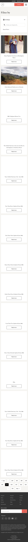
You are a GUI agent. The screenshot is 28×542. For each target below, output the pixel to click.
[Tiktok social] (15, 519)
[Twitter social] (6, 519)
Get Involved (3, 504)
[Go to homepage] (2, 4)
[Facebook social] (2, 519)
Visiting (11, 497)
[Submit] (4, 25)
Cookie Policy (13, 538)
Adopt (2, 500)
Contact (21, 495)
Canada (21, 497)
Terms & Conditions (13, 537)
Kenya (21, 500)
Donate (19, 4)
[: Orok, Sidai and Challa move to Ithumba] (14, 75)
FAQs (11, 502)
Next (17, 488)
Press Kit (12, 495)
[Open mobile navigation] (26, 4)
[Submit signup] (24, 511)
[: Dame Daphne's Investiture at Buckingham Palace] (14, 44)
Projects (2, 495)
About (11, 504)
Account (14, 1)
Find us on (3, 515)
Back (4, 481)
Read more (14, 61)
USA (20, 504)
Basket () (25, 1)
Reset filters (6, 29)
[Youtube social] (12, 519)
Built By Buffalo (17, 539)
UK (20, 502)
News (2, 497)
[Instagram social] (9, 519)
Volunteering (12, 500)
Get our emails (4, 508)
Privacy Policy (13, 535)
